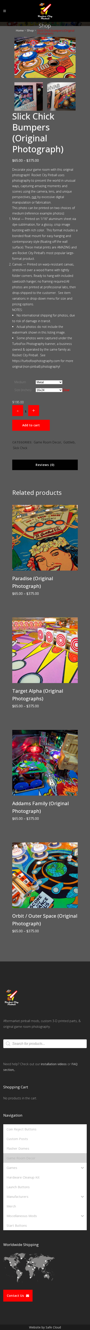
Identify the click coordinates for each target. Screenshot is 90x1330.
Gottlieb (69, 442)
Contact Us (15, 1295)
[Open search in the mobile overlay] (45, 1043)
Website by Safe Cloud (45, 1327)
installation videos (54, 1064)
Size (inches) (22, 390)
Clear (66, 390)
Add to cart (31, 425)
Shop (30, 30)
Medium (20, 382)
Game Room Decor (47, 442)
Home (20, 30)
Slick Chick (20, 448)
